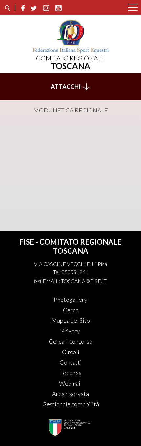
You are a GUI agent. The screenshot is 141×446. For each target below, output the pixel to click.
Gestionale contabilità (70, 404)
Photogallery (70, 299)
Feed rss (70, 372)
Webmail (70, 383)
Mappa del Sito (70, 320)
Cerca (70, 310)
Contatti (71, 362)
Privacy (70, 330)
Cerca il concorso (70, 341)
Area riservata (70, 393)
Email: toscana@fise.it (75, 281)
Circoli (70, 351)
